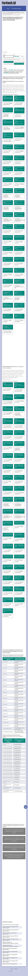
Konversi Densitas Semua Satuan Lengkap (11, 924)
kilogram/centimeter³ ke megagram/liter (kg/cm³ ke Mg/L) (10, 961)
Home (4, 12)
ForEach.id (11, 971)
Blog (8, 8)
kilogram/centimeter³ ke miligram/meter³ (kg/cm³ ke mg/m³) (10, 939)
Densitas (5, 52)
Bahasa (12, 968)
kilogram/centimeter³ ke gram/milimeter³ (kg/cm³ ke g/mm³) (10, 936)
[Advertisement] (14, 35)
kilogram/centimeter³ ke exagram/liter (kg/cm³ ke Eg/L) (10, 949)
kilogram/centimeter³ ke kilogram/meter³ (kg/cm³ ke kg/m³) (10, 927)
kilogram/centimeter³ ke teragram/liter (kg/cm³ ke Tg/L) (10, 955)
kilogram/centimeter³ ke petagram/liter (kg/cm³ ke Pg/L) (10, 952)
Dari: (4, 54)
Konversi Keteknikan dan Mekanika (13, 12)
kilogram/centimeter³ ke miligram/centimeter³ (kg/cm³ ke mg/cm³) (10, 943)
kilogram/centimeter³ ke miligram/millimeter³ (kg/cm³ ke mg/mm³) (10, 946)
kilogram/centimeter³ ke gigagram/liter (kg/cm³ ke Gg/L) (10, 958)
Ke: (14, 54)
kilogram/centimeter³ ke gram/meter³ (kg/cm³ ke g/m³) (10, 933)
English (16, 968)
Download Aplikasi (17, 8)
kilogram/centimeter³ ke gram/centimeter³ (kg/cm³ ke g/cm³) (11, 930)
